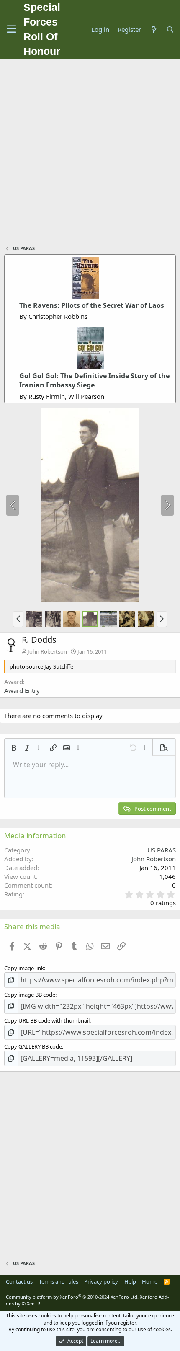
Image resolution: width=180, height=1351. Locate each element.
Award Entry (22, 690)
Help (130, 1281)
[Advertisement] (90, 153)
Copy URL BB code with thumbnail (47, 1020)
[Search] (170, 29)
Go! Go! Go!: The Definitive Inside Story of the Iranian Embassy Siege (94, 380)
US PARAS (161, 850)
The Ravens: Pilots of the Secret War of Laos (91, 305)
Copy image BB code (29, 994)
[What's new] (153, 29)
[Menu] (11, 29)
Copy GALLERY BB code (33, 1046)
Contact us (19, 1281)
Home (149, 1281)
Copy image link (24, 968)
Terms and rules (58, 1281)
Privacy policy (101, 1281)
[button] (18, 619)
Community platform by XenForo (72, 1297)
